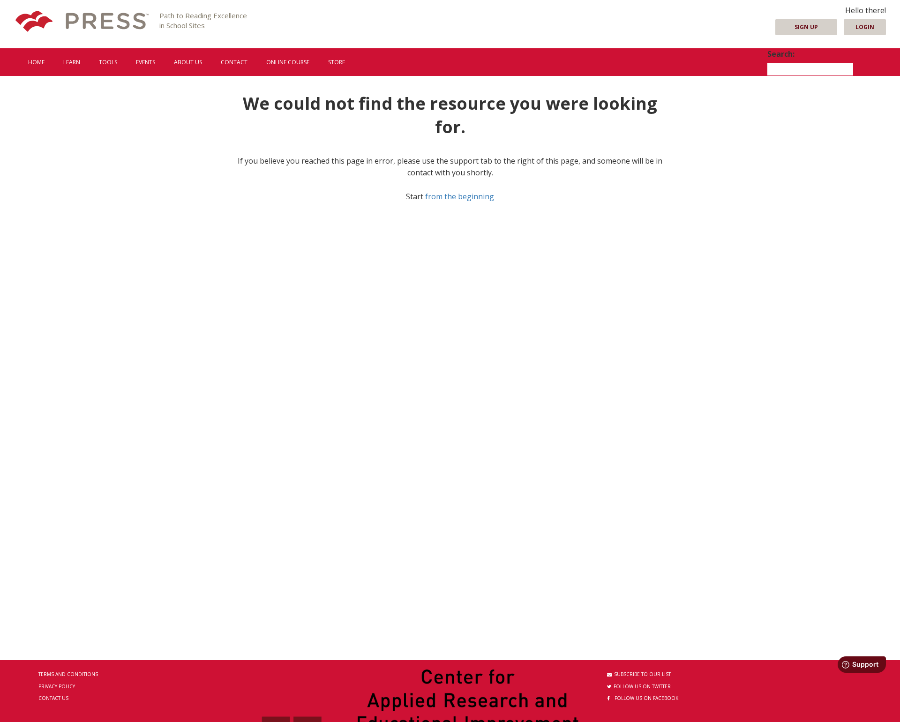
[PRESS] (82, 22)
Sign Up (806, 27)
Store (336, 62)
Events (145, 62)
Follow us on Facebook (646, 698)
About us (188, 62)
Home (36, 62)
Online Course (287, 62)
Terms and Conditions (68, 674)
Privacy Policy (56, 686)
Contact (234, 62)
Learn (71, 62)
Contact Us (53, 698)
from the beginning (459, 196)
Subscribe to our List (642, 674)
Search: (781, 54)
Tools (108, 62)
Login (864, 27)
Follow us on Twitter (642, 686)
